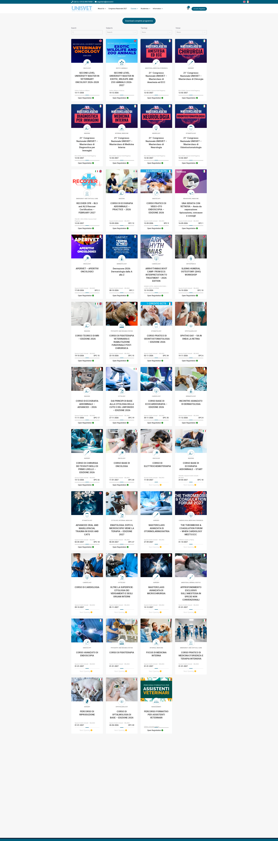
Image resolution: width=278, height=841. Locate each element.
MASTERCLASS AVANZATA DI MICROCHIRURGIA (156, 590)
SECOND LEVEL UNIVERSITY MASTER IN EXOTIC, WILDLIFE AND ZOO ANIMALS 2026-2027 (121, 79)
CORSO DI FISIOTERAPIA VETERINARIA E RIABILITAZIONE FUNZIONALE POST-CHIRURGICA (121, 341)
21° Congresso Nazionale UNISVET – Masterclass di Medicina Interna (121, 143)
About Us (101, 8)
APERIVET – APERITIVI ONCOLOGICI (87, 270)
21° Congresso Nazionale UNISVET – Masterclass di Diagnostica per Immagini (87, 144)
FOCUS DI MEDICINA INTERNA (156, 654)
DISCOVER (87, 51)
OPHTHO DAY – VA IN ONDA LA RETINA (191, 337)
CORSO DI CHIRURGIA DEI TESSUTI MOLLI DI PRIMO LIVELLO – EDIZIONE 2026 (87, 468)
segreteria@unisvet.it (105, 2)
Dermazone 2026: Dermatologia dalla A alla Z (121, 271)
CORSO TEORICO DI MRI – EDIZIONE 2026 (87, 337)
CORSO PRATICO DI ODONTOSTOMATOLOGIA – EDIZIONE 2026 (157, 338)
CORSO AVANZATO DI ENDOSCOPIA (87, 654)
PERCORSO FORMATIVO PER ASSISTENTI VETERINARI (156, 714)
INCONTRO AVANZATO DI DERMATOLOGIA (190, 402)
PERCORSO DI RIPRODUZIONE (87, 713)
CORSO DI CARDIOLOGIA (87, 587)
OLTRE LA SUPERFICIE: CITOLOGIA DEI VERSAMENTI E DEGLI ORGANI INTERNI (121, 592)
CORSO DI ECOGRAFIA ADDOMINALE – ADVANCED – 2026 (87, 404)
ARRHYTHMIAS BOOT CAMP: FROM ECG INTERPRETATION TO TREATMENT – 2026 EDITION (156, 274)
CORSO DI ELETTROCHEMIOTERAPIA (157, 464)
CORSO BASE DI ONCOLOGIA (122, 464)
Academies (145, 8)
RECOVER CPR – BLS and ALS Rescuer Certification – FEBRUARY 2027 (87, 208)
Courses (133, 8)
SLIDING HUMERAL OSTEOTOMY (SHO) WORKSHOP (191, 271)
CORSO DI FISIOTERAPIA (121, 652)
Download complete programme (139, 21)
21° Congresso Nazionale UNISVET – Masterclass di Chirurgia (191, 76)
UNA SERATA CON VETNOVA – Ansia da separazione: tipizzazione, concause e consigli (190, 209)
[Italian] (248, 1)
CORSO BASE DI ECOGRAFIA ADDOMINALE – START (191, 466)
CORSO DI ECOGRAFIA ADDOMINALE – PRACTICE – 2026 (121, 206)
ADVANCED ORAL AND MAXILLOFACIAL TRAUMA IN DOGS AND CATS (87, 530)
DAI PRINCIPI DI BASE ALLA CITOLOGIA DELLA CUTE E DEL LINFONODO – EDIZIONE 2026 (121, 406)
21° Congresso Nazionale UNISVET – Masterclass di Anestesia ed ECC (156, 78)
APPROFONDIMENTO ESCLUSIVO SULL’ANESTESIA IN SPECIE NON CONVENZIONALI (190, 593)
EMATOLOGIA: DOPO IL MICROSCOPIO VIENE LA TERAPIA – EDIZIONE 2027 (121, 530)
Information (157, 8)
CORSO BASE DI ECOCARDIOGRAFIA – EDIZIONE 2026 (156, 404)
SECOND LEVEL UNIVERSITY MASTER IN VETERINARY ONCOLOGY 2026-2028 (87, 78)
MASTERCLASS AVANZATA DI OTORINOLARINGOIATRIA (156, 528)
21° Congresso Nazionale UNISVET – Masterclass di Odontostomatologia (191, 143)
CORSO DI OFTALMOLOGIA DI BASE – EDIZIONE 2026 (121, 714)
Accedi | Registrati (199, 9)
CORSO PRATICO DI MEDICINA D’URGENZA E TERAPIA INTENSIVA (191, 655)
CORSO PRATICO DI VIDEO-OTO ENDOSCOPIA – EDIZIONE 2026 (156, 208)
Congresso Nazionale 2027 (117, 8)
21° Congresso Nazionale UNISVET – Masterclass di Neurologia (156, 143)
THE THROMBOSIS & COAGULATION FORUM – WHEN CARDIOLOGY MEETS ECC (190, 530)
